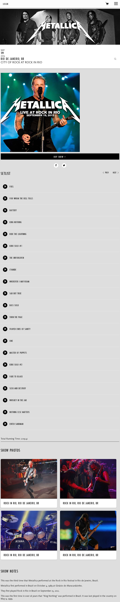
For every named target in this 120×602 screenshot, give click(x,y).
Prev (106, 172)
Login (5, 4)
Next (115, 172)
